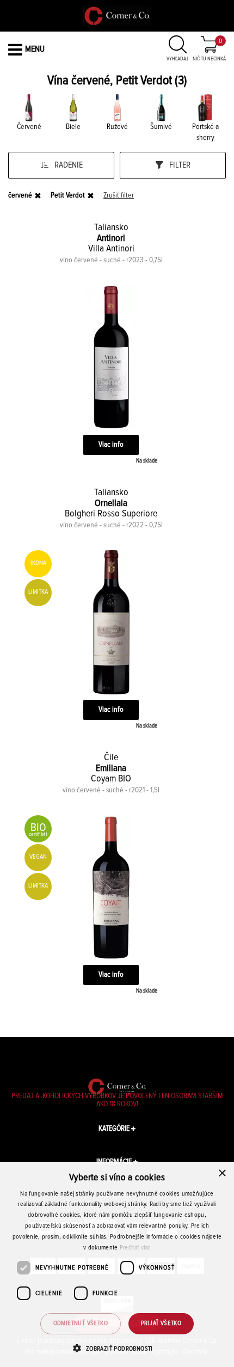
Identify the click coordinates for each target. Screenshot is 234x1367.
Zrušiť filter (118, 195)
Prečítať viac (135, 1248)
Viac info (111, 444)
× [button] (222, 1173)
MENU (35, 49)
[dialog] (117, 1264)
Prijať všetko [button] (161, 1323)
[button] (116, 1348)
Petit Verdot (68, 195)
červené (20, 195)
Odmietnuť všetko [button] (80, 1323)
